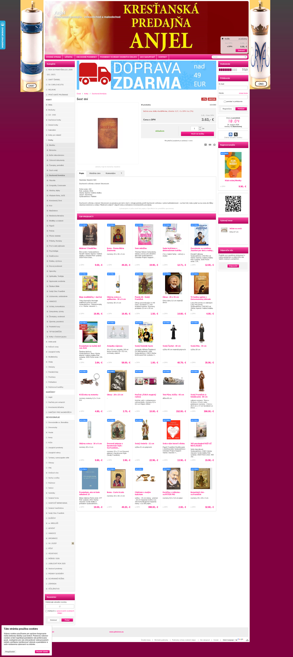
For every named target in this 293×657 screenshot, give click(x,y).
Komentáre (111, 173)
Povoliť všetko (42, 652)
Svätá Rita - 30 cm (198, 346)
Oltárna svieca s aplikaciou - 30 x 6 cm (116, 298)
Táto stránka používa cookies (21, 629)
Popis (81, 173)
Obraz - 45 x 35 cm (171, 297)
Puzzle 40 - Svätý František (142, 298)
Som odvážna (141, 248)
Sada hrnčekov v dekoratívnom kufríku (172, 249)
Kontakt (216, 640)
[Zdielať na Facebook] (230, 134)
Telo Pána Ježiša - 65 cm (173, 395)
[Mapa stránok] (247, 640)
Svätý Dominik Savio (144, 346)
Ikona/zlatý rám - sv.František (198, 493)
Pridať (67, 620)
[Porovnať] (205, 144)
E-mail (221, 84)
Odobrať (53, 620)
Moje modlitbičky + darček (90, 297)
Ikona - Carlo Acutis (115, 492)
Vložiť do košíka (197, 134)
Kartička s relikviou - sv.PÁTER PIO (172, 493)
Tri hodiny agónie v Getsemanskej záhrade (201, 298)
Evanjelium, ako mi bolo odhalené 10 (89, 493)
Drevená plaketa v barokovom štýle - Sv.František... (115, 446)
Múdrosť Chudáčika (87, 248)
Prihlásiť (241, 109)
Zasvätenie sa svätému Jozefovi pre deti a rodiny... (202, 249)
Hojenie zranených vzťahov (233, 180)
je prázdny (243, 39)
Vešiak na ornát (236, 228)
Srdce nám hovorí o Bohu (174, 444)
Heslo (221, 93)
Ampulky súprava (114, 346)
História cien (94, 173)
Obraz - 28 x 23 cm (115, 395)
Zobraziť (241, 50)
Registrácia (227, 109)
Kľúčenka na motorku (88, 395)
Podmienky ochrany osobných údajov (184, 640)
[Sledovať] (210, 144)
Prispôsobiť (10, 652)
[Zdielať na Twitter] (236, 134)
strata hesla (243, 93)
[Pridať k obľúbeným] (214, 144)
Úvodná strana (145, 640)
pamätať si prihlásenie (234, 101)
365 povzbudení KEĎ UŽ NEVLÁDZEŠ (201, 445)
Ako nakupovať (205, 640)
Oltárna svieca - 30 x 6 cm (90, 444)
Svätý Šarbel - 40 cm (172, 346)
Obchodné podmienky (161, 640)
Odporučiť (233, 266)
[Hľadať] (245, 57)
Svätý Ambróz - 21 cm (144, 444)
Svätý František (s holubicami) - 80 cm (199, 396)
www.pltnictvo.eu (116, 632)
